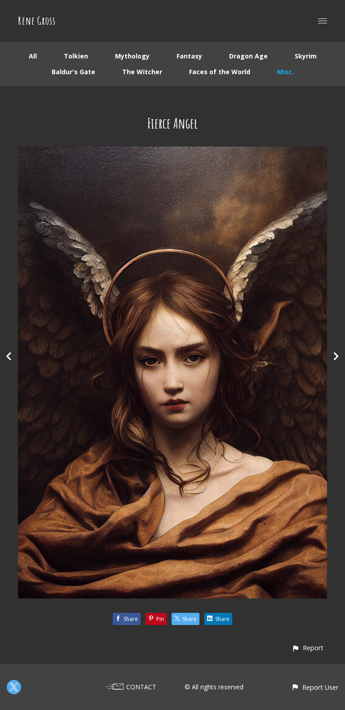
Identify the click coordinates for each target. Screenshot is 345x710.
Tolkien (76, 56)
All (33, 56)
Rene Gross (37, 20)
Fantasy (189, 56)
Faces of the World (219, 71)
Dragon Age (248, 56)
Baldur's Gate (73, 71)
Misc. (285, 71)
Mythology (132, 56)
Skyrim (306, 56)
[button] (307, 648)
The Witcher (142, 71)
